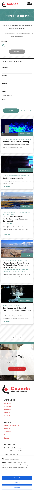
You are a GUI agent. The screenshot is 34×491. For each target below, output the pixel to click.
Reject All (17, 487)
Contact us (17, 369)
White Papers (26, 255)
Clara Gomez (7, 271)
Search (17, 52)
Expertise (4, 75)
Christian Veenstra (22, 270)
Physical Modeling (25, 139)
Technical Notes (25, 134)
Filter (11, 111)
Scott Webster (10, 270)
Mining (5, 305)
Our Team (7, 432)
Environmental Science (10, 139)
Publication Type (6, 67)
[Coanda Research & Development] (10, 4)
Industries (4, 83)
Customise (17, 483)
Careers (7, 435)
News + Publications (11, 425)
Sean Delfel (9, 313)
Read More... (7, 150)
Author (4, 99)
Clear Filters (26, 111)
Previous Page (17, 335)
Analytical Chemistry (10, 212)
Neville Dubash (20, 271)
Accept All (17, 478)
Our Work (7, 403)
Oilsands (21, 212)
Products (7, 416)
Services (4, 91)
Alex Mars (8, 224)
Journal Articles (25, 300)
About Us (7, 428)
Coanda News (26, 207)
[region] (17, 473)
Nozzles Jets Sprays (9, 175)
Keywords (4, 41)
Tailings (12, 214)
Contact (7, 438)
